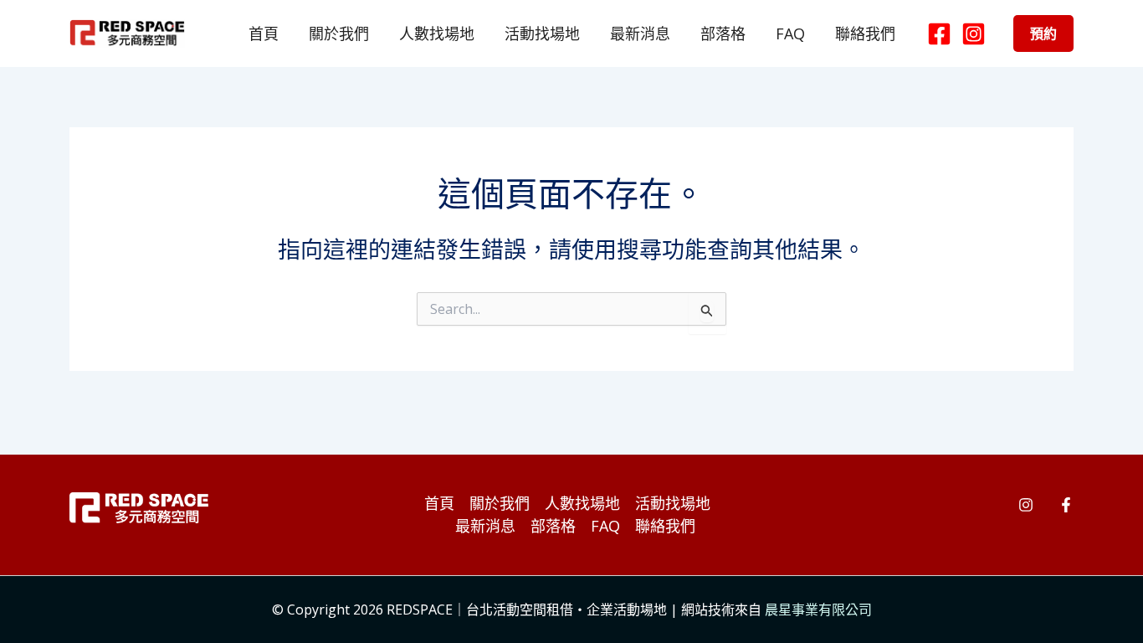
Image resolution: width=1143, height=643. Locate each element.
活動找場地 (542, 33)
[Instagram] (973, 34)
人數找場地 (436, 33)
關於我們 (339, 33)
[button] (1043, 33)
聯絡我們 (865, 33)
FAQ (790, 33)
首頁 (264, 33)
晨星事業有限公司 (818, 609)
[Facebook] (939, 34)
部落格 (723, 33)
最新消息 (640, 33)
